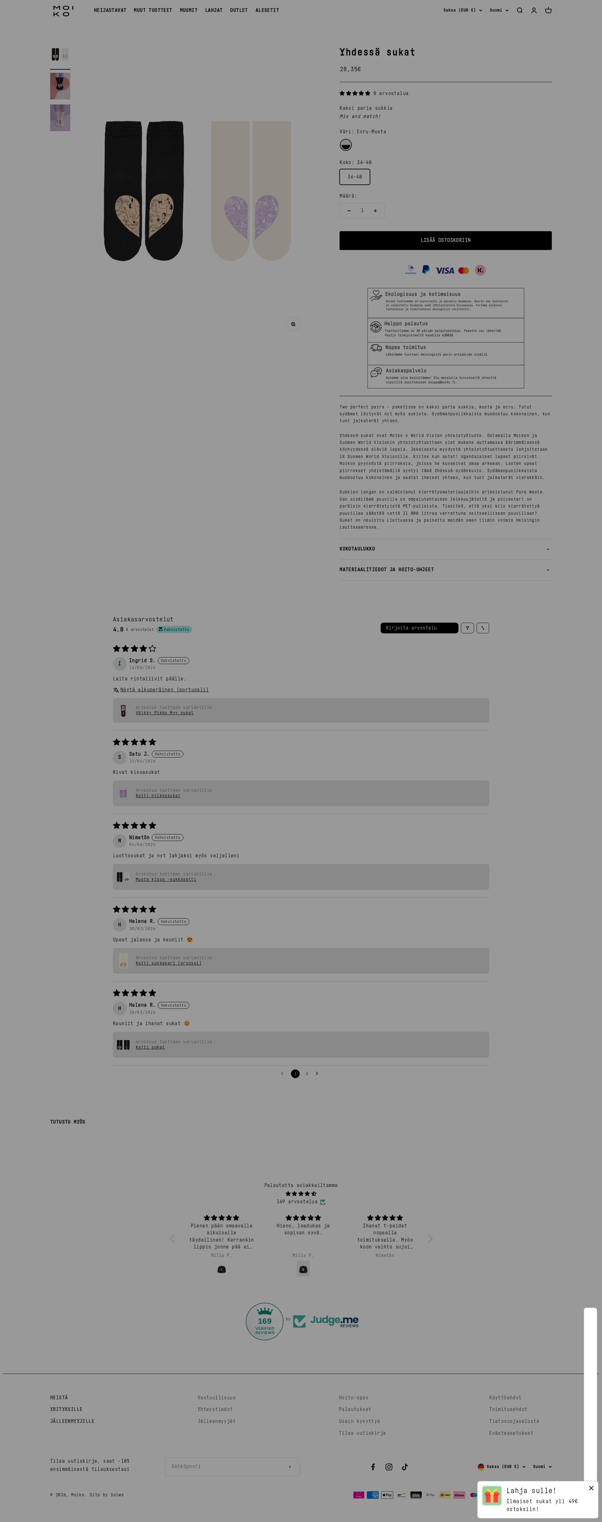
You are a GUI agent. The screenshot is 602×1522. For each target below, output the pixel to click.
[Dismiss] (591, 1489)
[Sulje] (584, 1321)
